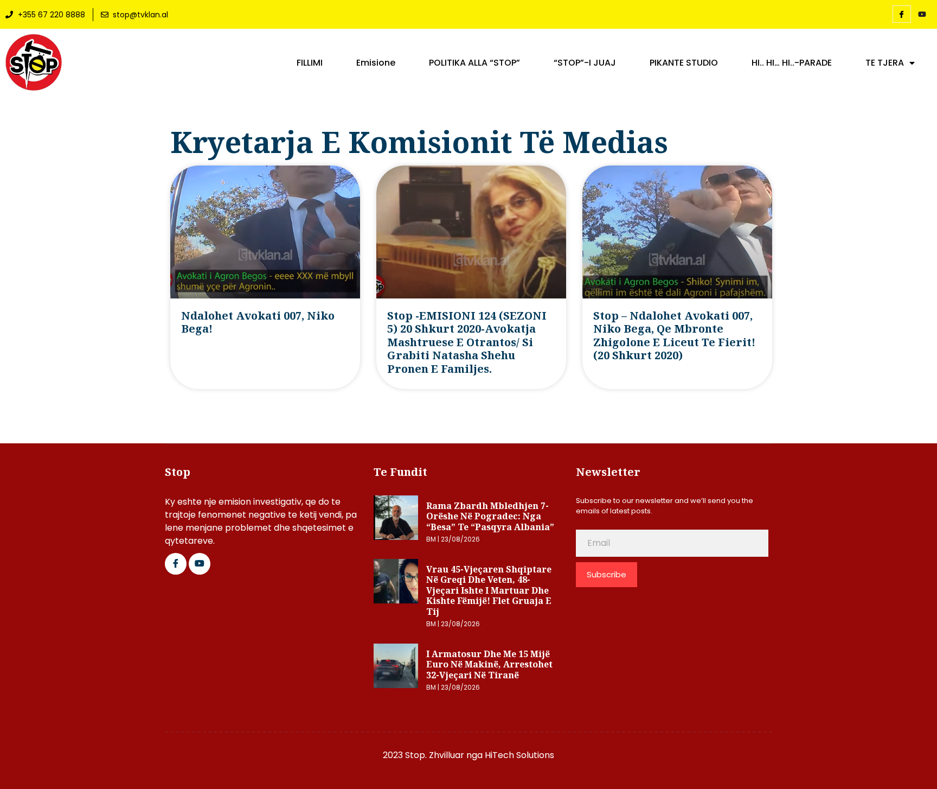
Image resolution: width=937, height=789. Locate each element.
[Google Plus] (199, 564)
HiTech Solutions (519, 755)
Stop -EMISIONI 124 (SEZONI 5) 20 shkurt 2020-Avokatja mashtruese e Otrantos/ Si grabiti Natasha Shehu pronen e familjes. (467, 342)
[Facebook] (902, 14)
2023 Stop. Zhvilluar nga (434, 755)
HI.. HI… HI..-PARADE (792, 63)
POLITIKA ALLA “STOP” (474, 63)
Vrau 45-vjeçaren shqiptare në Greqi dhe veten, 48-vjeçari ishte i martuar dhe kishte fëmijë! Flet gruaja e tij (488, 590)
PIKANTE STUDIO (684, 63)
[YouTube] (922, 14)
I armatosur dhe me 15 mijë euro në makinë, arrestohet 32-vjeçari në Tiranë (489, 664)
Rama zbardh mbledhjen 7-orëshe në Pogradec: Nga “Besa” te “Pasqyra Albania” (490, 516)
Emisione (375, 63)
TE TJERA (884, 63)
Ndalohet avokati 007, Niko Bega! (258, 322)
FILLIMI (310, 63)
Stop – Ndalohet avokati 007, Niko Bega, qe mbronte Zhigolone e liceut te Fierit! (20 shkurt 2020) (674, 335)
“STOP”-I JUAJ (585, 63)
